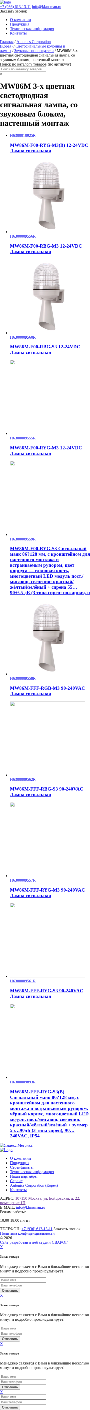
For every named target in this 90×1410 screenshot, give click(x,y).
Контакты (18, 33)
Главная (7, 42)
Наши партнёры (24, 1176)
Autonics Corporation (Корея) (34, 1185)
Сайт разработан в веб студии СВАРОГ (34, 1242)
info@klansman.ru (46, 7)
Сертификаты (22, 1167)
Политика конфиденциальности (27, 1233)
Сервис (16, 1181)
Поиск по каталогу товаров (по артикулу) (35, 64)
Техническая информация (32, 29)
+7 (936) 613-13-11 (15, 7)
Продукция (19, 24)
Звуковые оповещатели (34, 51)
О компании (20, 20)
